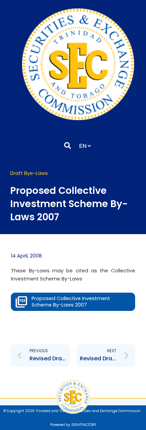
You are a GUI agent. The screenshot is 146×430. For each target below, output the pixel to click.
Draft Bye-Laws (29, 173)
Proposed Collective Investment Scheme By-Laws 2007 (71, 301)
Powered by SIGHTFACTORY (73, 424)
